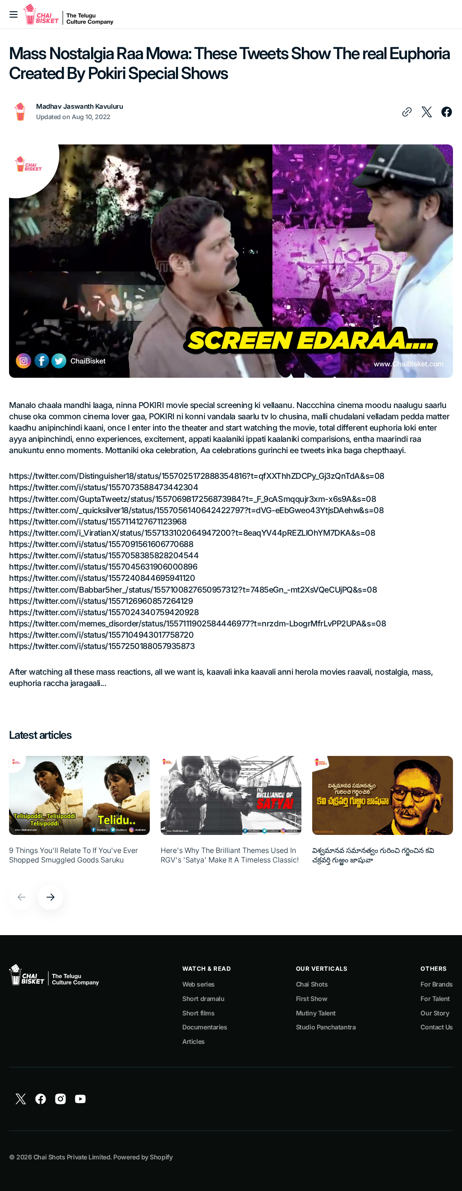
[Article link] (79, 815)
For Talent (435, 998)
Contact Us (436, 1027)
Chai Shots (312, 984)
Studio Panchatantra (326, 1027)
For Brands (436, 984)
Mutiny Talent (316, 1013)
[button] (13, 14)
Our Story (434, 1013)
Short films (198, 1013)
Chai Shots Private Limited (71, 1157)
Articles (193, 1041)
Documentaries (204, 1027)
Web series (198, 984)
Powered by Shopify (142, 1157)
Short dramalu (203, 998)
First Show (312, 998)
